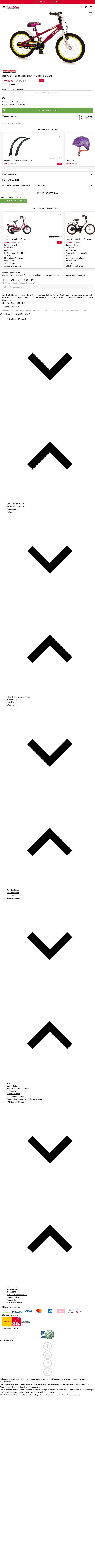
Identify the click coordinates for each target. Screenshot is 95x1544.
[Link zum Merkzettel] (86, 7)
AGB (8, 1083)
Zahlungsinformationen (16, 506)
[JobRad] (7, 1313)
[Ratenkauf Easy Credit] (61, 1313)
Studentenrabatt (13, 893)
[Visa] (28, 1313)
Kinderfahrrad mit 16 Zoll (28, 275)
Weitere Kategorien (14, 1302)
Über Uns (10, 895)
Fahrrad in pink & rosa (10, 275)
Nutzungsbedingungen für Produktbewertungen (25, 1099)
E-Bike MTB (11, 1292)
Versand (13, 84)
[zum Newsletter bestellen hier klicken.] (4, 291)
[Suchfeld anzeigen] (81, 7)
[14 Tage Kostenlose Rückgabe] (86, 118)
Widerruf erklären (13, 1094)
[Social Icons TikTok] (47, 1372)
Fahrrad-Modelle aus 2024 (75, 275)
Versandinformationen (15, 504)
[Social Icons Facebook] (47, 1346)
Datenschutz (12, 1086)
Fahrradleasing (12, 509)
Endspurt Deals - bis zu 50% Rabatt (47, 2)
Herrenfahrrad (12, 1290)
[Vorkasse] (71, 1313)
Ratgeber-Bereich (13, 890)
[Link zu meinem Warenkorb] (91, 7)
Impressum (11, 1091)
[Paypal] (17, 1313)
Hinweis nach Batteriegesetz (18, 1088)
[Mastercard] (39, 1313)
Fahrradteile (11, 1300)
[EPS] (79, 1313)
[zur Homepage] (13, 7)
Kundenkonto (12, 700)
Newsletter (11, 702)
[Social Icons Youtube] (47, 1354)
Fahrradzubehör (13, 1297)
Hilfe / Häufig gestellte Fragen (18, 697)
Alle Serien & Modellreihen (17, 1295)
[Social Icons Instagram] (47, 1363)
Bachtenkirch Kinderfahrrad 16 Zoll (51, 275)
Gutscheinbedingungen (15, 1096)
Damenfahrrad (12, 1287)
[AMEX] (50, 1313)
